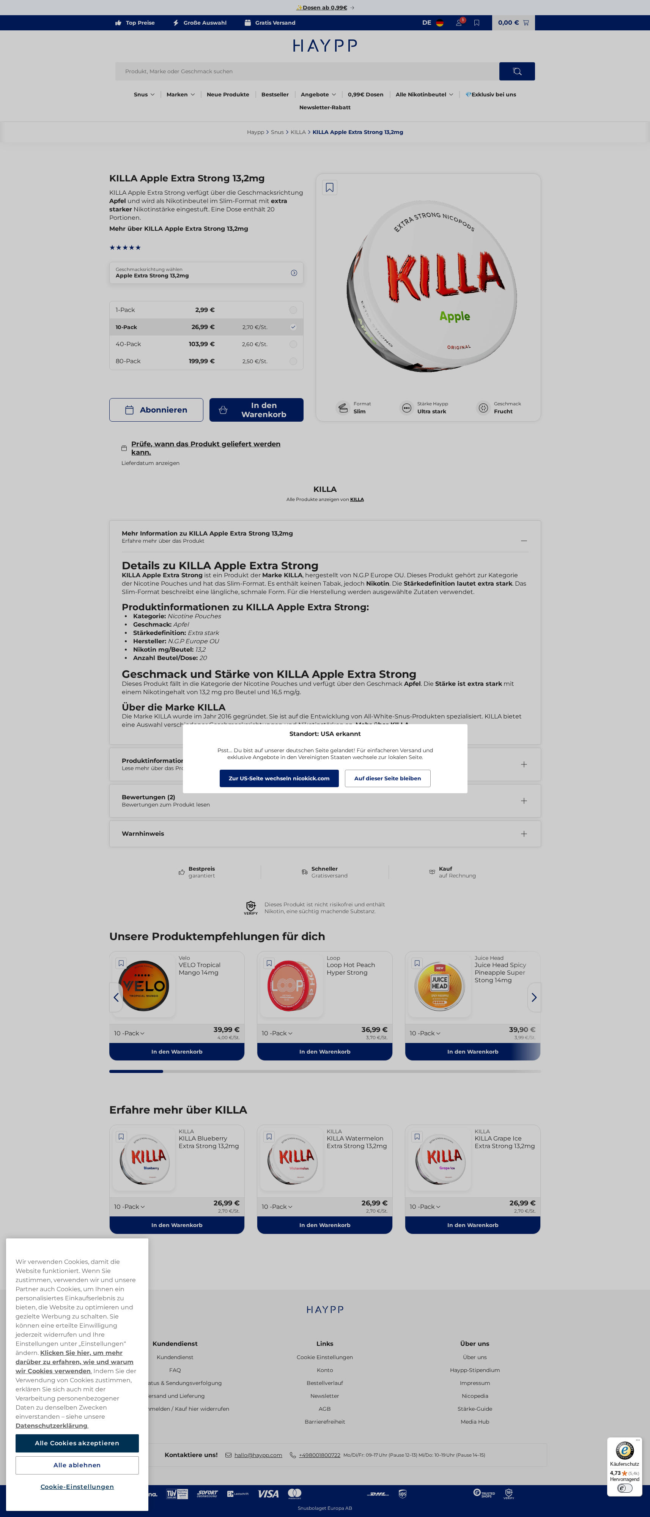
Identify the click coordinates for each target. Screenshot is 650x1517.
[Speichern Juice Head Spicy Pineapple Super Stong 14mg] (417, 963)
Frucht (503, 411)
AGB (325, 1408)
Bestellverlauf (325, 1383)
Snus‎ (277, 132)
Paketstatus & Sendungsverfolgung (175, 1383)
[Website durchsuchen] (517, 71)
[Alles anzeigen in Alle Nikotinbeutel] (451, 94)
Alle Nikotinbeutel (421, 94)
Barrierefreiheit (325, 1421)
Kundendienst (175, 1343)
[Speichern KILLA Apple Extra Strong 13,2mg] (329, 187)
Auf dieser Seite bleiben (387, 778)
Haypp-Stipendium (475, 1370)
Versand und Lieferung (175, 1396)
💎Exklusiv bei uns (490, 94)
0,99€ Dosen (366, 94)
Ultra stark (431, 411)
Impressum (475, 1383)
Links (325, 1343)
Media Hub (475, 1421)
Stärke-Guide (475, 1408)
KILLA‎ (298, 132)
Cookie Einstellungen (325, 1357)
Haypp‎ (255, 132)
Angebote (315, 94)
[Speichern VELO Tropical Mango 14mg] (121, 963)
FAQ (175, 1370)
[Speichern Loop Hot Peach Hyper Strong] (269, 963)
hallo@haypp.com (258, 1455)
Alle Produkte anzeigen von (325, 499)
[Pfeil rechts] (534, 997)
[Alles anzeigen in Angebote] (334, 94)
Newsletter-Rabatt (325, 107)
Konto (325, 1370)
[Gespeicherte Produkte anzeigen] (477, 22)
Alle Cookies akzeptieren (77, 1443)
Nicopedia (475, 1396)
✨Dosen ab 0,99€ (321, 7)
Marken (177, 94)
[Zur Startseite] (325, 45)
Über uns (474, 1343)
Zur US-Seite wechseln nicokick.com (279, 778)
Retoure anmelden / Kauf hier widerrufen (175, 1408)
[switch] (625, 1488)
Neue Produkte (228, 94)
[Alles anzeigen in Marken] (193, 94)
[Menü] (637, 1441)
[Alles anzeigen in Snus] (152, 94)
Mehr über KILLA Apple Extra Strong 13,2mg (178, 228)
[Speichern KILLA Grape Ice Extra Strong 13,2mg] (417, 1136)
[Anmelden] (459, 22)
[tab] (136, 1071)
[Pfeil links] (116, 997)
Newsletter (324, 1396)
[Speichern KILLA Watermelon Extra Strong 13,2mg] (269, 1136)
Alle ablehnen (77, 1465)
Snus (141, 94)
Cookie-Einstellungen (77, 1486)
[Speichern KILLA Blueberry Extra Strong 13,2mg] (121, 1136)
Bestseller (275, 94)
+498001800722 (319, 1455)
